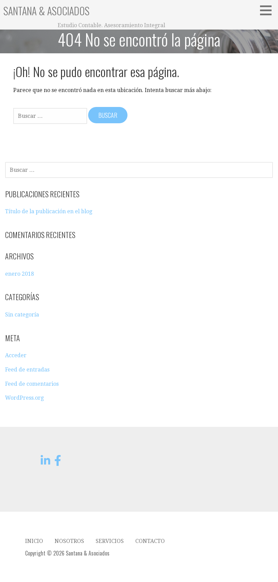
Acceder (15, 355)
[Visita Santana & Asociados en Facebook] (57, 462)
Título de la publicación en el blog (48, 211)
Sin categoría (22, 314)
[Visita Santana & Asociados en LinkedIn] (45, 462)
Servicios (110, 541)
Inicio (34, 541)
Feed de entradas (27, 369)
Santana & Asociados (46, 10)
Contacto (150, 541)
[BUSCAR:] (50, 115)
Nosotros (69, 541)
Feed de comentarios (32, 384)
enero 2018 (19, 274)
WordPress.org (24, 398)
